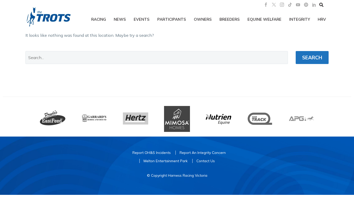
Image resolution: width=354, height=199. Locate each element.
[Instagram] (282, 5)
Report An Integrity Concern (203, 152)
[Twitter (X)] (274, 5)
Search (312, 57)
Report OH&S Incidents (151, 152)
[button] (321, 5)
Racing (98, 19)
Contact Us (205, 161)
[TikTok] (290, 5)
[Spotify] (306, 5)
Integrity (299, 19)
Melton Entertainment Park (166, 161)
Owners (203, 19)
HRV (322, 19)
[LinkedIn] (314, 5)
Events (142, 19)
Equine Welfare (264, 19)
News (120, 19)
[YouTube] (298, 5)
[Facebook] (266, 5)
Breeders (230, 19)
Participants (171, 19)
